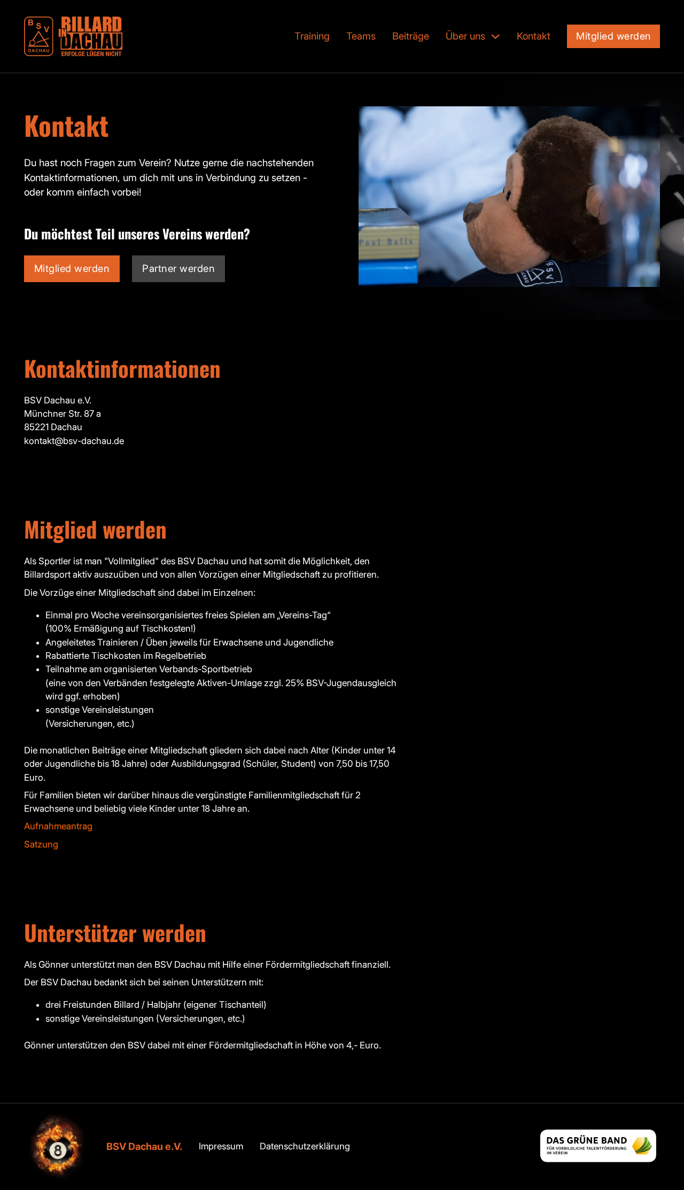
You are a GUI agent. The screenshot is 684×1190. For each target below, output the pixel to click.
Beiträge (410, 36)
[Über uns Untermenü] (495, 36)
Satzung (41, 844)
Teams (361, 36)
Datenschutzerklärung (305, 1146)
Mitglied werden (613, 36)
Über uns (465, 36)
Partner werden (178, 268)
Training (312, 36)
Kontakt (533, 36)
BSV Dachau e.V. (144, 1146)
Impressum (221, 1146)
